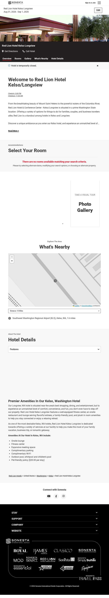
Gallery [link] (27, 58)
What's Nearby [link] (41, 58)
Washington (42, 476)
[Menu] (99, 3)
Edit (98, 10)
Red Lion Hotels (15, 476)
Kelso (51, 476)
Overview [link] (7, 58)
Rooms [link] (18, 58)
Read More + (13, 131)
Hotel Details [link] (57, 58)
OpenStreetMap (87, 306)
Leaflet (76, 306)
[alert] (9, 65)
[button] (12, 257)
